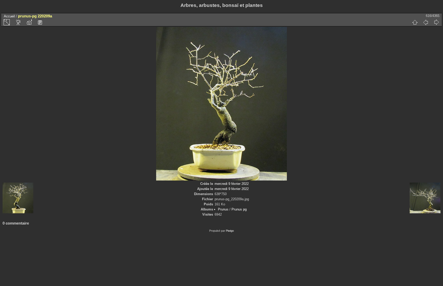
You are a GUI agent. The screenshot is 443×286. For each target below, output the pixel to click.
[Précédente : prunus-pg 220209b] (425, 22)
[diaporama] (18, 22)
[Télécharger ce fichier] (40, 22)
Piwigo (230, 230)
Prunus (223, 209)
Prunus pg (239, 209)
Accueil (9, 16)
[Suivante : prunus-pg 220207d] (436, 22)
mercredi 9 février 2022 (232, 184)
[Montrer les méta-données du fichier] (29, 22)
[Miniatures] (414, 22)
